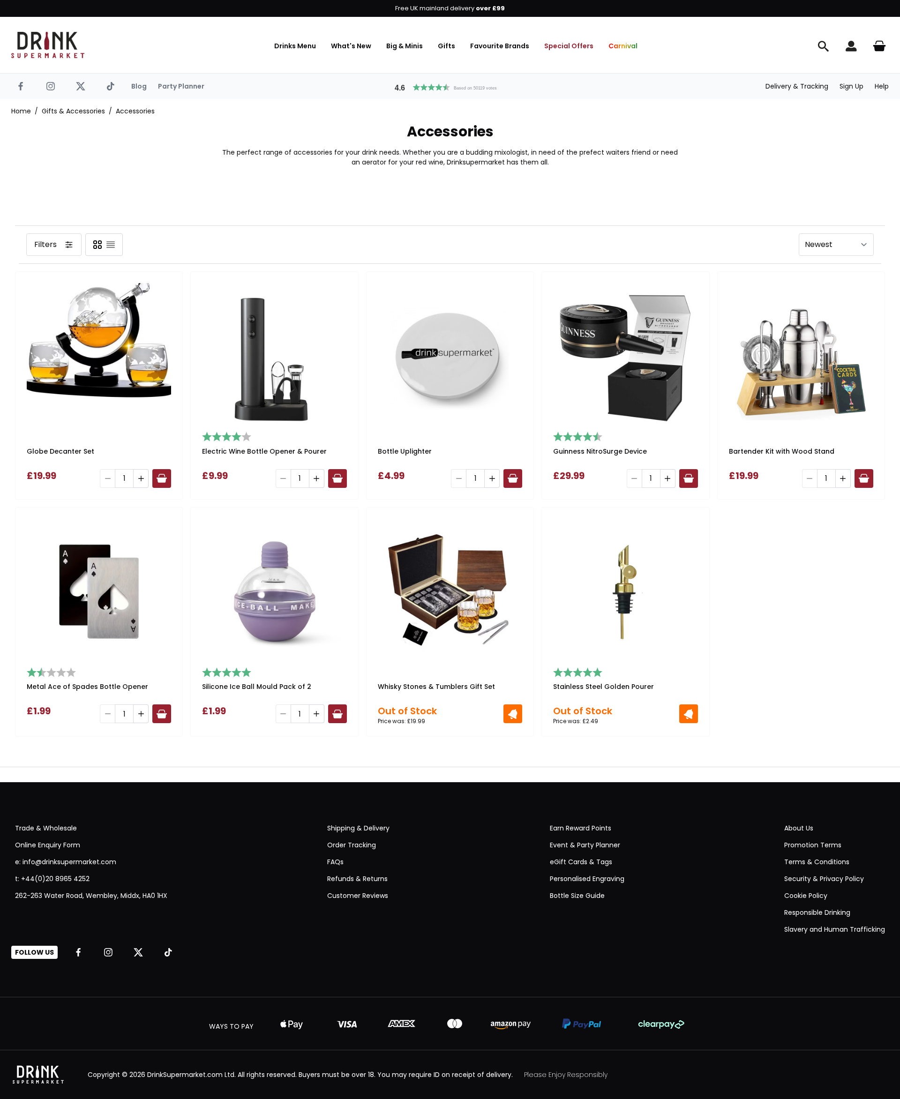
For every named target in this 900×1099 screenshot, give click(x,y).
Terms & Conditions (816, 862)
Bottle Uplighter (405, 451)
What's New (351, 46)
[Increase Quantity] (141, 478)
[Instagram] (50, 86)
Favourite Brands (499, 46)
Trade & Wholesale (46, 828)
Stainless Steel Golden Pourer (603, 686)
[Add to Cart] (161, 478)
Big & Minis (404, 46)
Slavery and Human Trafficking (834, 929)
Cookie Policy (805, 895)
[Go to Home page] (47, 45)
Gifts (446, 46)
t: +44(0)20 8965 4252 (52, 878)
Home (21, 111)
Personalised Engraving (587, 878)
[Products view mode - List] (110, 244)
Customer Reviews (357, 895)
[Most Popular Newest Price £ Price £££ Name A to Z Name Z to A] (836, 244)
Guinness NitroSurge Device (600, 451)
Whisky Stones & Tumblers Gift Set (436, 686)
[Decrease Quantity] (107, 478)
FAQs (335, 862)
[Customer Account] (851, 46)
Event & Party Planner (585, 845)
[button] (450, 86)
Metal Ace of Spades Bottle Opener (87, 686)
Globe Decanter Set (60, 451)
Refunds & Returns (357, 878)
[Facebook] (20, 86)
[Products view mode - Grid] (97, 244)
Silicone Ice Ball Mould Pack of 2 (256, 686)
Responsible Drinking (817, 912)
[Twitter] (80, 86)
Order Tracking (351, 845)
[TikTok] (110, 86)
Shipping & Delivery (358, 828)
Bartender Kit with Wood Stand (781, 451)
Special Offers (568, 46)
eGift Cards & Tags (581, 862)
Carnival (623, 46)
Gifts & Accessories (73, 111)
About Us (798, 828)
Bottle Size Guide (577, 895)
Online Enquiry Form (47, 845)
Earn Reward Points (580, 828)
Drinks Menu (295, 46)
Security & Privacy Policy (824, 878)
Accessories (135, 111)
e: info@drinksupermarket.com (65, 862)
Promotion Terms (812, 845)
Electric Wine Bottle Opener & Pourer (264, 451)
